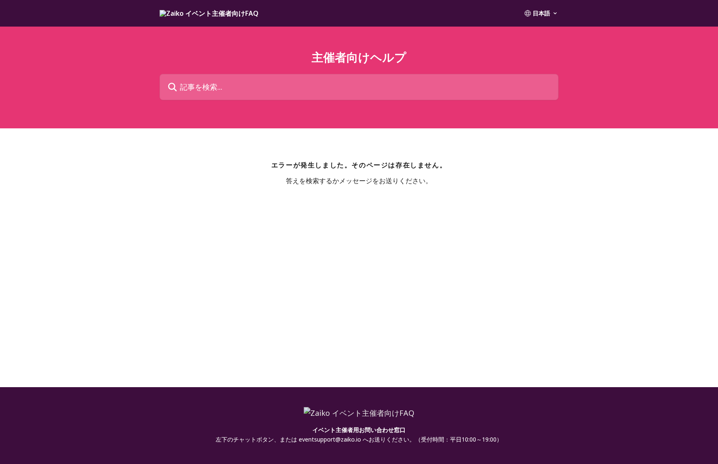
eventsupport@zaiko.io (330, 439)
